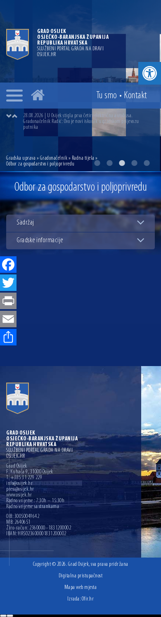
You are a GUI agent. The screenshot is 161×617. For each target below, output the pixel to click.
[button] (149, 73)
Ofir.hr (88, 599)
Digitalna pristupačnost (81, 576)
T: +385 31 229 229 (24, 478)
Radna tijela (83, 158)
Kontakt (135, 96)
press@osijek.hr (20, 489)
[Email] (8, 320)
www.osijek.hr (19, 495)
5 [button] (146, 163)
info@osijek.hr (19, 484)
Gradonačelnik (54, 158)
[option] (89, 122)
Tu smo (106, 96)
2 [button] (109, 163)
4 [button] (134, 163)
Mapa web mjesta (80, 587)
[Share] (8, 338)
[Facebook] (8, 265)
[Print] (8, 302)
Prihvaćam (3, 616)
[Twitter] (8, 283)
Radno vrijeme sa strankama (32, 507)
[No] (10, 616)
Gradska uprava (21, 158)
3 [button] (122, 163)
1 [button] (97, 163)
